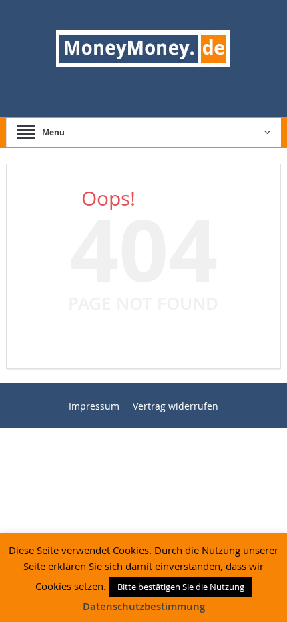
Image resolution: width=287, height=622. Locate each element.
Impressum (94, 406)
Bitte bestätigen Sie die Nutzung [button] (180, 587)
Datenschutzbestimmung (144, 606)
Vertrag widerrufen (175, 406)
